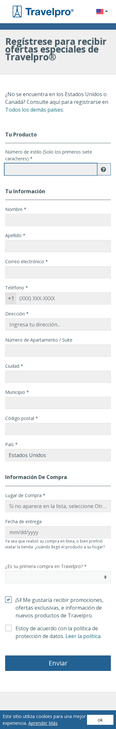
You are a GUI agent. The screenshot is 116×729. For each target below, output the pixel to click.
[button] (102, 11)
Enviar (58, 663)
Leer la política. (83, 636)
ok (100, 720)
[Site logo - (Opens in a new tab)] (42, 12)
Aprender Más (43, 723)
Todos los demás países (34, 109)
